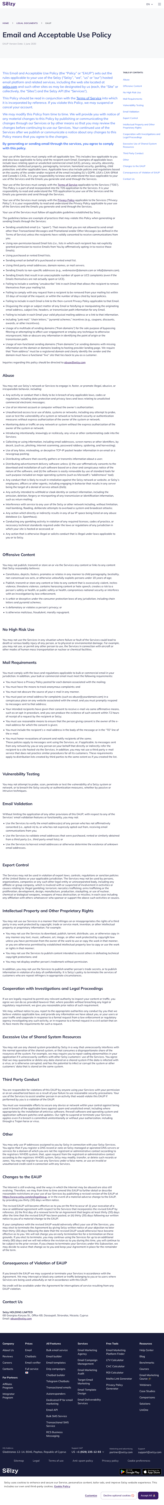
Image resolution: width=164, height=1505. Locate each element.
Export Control (130, 118)
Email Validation (131, 111)
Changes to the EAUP (134, 166)
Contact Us (129, 178)
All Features (53, 1343)
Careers (7, 1362)
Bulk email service (57, 1350)
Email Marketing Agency (87, 1351)
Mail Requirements (132, 98)
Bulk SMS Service (56, 1416)
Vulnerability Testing (133, 105)
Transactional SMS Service (57, 1424)
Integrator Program (9, 1395)
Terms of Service (88, 98)
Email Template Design (87, 1391)
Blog (142, 1356)
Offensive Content (132, 86)
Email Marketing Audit (87, 1371)
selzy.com (10, 87)
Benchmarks (146, 1362)
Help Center (146, 1350)
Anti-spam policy (83, 1460)
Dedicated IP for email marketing (59, 1401)
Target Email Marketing (85, 1381)
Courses (144, 1368)
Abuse (126, 79)
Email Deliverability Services (89, 1401)
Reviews (8, 1356)
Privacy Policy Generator (114, 1386)
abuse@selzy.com (75, 362)
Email (28, 1350)
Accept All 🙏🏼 (148, 1495)
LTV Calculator (115, 1360)
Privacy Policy (66, 200)
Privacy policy (110, 1460)
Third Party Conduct (133, 153)
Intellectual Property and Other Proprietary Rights (139, 126)
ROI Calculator (114, 1372)
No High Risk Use (132, 92)
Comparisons (147, 1397)
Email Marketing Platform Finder (116, 1351)
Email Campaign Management (87, 1361)
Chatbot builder (55, 1375)
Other (126, 159)
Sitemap (19, 1460)
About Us (8, 1350)
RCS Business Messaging (54, 1434)
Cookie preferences (139, 1460)
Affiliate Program (8, 1385)
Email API (52, 1409)
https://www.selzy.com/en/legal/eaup (25, 1196)
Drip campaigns (55, 1368)
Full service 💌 (31, 1370)
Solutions (144, 1403)
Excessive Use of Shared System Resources (140, 145)
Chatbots (30, 1356)
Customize (91, 1495)
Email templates (56, 1362)
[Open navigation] (159, 4)
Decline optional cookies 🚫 (118, 1495)
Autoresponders (56, 1393)
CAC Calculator (115, 1366)
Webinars (145, 1384)
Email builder (54, 1356)
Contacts (8, 1368)
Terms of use (56, 1460)
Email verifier (33, 1362)
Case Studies (147, 1391)
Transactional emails (58, 1387)
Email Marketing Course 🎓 (149, 1376)
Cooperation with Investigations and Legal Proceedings (141, 136)
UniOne (143, 1409)
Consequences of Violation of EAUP (141, 172)
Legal (36, 1460)
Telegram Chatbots (57, 1381)
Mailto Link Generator (119, 1378)
